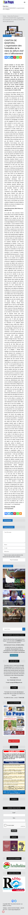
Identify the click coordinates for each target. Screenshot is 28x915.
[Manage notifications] (3, 912)
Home (4, 16)
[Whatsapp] (17, 57)
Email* (14, 812)
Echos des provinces (13, 16)
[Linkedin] (11, 57)
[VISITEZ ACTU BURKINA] (14, 865)
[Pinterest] (14, 57)
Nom (14, 818)
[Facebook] (6, 57)
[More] (20, 57)
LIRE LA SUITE (14, 655)
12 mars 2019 (8, 35)
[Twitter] (9, 57)
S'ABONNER (15, 741)
